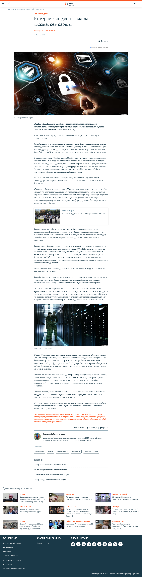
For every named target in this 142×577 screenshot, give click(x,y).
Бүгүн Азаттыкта (26, 507)
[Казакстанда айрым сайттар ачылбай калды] (47, 216)
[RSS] (115, 544)
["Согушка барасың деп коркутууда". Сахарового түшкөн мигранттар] (103, 524)
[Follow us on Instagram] (105, 544)
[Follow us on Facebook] (73, 544)
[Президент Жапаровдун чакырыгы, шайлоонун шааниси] (103, 497)
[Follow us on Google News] (94, 544)
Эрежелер (7, 552)
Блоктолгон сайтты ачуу (12, 543)
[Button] (103, 41)
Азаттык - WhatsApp (11, 556)
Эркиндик (70, 494)
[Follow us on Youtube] (84, 544)
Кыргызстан (71, 507)
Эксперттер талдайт (120, 494)
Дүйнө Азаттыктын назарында (78, 521)
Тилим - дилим (43, 543)
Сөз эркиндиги (41, 14)
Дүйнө (22, 494)
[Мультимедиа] (135, 3)
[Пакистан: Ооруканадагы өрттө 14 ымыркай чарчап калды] (56, 524)
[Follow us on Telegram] (89, 544)
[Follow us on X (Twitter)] (78, 544)
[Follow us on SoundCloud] (99, 544)
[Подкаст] (120, 544)
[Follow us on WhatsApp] (110, 544)
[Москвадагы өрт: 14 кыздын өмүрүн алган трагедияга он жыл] (56, 497)
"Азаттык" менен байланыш (14, 569)
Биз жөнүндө (8, 547)
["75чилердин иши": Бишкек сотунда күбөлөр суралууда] (10, 510)
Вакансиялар (8, 564)
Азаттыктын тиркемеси (12, 560)
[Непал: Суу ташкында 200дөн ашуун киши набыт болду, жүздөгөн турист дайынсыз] (10, 524)
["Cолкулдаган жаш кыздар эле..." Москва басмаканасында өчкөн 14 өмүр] (103, 510)
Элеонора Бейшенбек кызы (44, 30)
